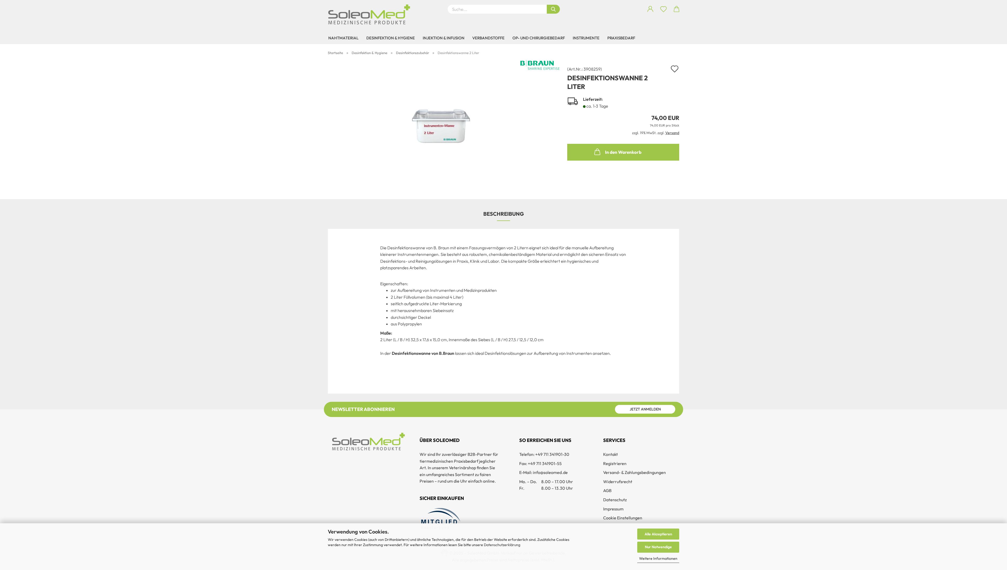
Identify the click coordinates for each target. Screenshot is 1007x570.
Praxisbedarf (621, 37)
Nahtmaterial (343, 37)
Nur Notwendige (658, 547)
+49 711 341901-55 (545, 463)
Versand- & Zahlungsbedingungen (634, 472)
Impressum (613, 508)
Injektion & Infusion (443, 37)
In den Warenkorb (623, 152)
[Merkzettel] (663, 9)
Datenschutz (615, 499)
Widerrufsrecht (617, 481)
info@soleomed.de (550, 472)
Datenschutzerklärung (502, 544)
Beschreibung (503, 213)
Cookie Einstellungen (622, 517)
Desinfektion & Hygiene (390, 37)
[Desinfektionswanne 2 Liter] (443, 125)
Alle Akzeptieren (658, 534)
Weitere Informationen (658, 558)
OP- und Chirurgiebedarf (538, 37)
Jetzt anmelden (645, 409)
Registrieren (614, 463)
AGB (607, 490)
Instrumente (586, 37)
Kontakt (610, 454)
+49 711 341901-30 (552, 454)
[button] (650, 9)
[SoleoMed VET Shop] (371, 14)
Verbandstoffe (488, 37)
